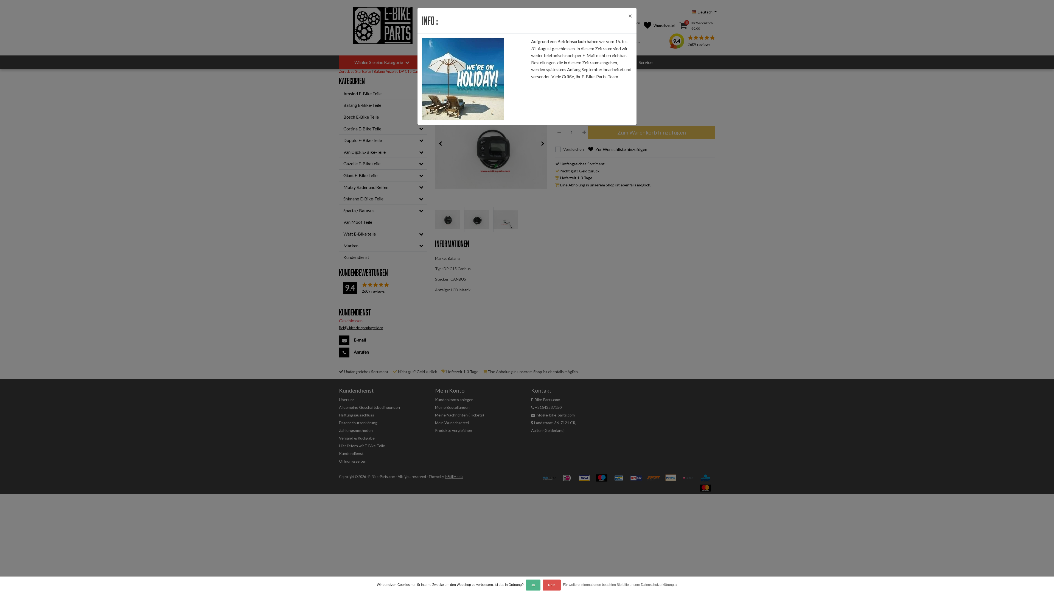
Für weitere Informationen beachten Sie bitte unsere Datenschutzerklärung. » (620, 585)
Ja (533, 585)
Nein (551, 585)
